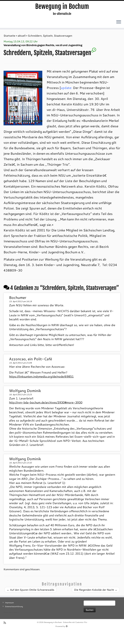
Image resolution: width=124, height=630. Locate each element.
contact (15, 612)
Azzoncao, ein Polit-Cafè (30, 358)
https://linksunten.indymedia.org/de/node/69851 (41, 376)
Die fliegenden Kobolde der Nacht (95, 589)
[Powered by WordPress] (67, 626)
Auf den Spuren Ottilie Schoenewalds (30, 589)
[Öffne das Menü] (118, 22)
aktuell (22, 35)
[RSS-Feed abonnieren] (6, 622)
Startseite (9, 35)
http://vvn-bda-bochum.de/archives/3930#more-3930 (45, 402)
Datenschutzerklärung (14, 606)
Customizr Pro (81, 622)
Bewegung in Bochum (62, 6)
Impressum (9, 602)
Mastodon (8, 612)
